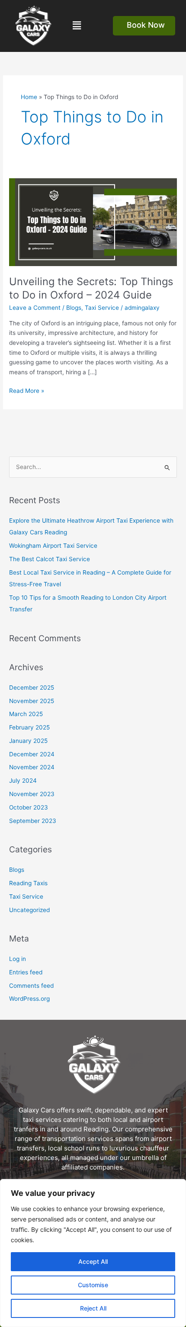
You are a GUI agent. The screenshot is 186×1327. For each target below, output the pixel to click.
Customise (93, 1284)
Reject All (93, 1308)
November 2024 (32, 767)
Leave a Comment (35, 307)
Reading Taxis (28, 883)
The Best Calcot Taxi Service (49, 559)
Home (29, 96)
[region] (93, 1253)
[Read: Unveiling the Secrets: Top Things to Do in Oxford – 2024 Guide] (93, 221)
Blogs (73, 307)
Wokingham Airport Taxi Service (53, 545)
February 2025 (29, 727)
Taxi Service (102, 307)
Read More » (26, 390)
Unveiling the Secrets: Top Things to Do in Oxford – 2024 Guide (91, 288)
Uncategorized (29, 909)
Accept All (93, 1261)
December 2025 (31, 687)
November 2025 (31, 700)
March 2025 (26, 713)
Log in (17, 958)
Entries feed (25, 972)
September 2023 (32, 820)
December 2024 (32, 754)
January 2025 (28, 740)
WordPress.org (29, 998)
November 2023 (32, 793)
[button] (77, 26)
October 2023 (28, 807)
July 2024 (23, 780)
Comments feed (31, 985)
